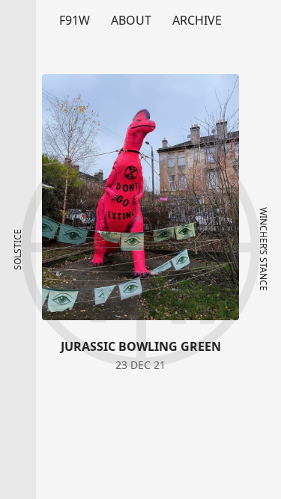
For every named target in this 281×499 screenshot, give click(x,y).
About (131, 20)
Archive (197, 20)
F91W (74, 20)
